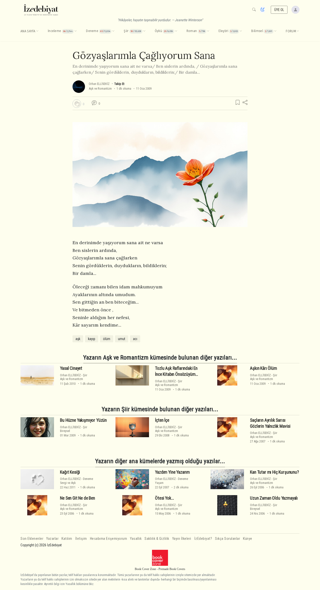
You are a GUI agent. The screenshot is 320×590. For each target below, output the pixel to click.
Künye (247, 539)
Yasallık (136, 539)
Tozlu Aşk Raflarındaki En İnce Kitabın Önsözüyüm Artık (176, 374)
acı (135, 339)
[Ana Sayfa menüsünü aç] (37, 31)
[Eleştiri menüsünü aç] (240, 31)
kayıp (91, 339)
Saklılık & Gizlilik (156, 539)
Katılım (67, 539)
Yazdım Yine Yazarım (172, 472)
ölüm (106, 339)
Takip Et (119, 84)
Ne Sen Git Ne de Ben (77, 498)
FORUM (291, 31)
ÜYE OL (279, 10)
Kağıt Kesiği (70, 472)
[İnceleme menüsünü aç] (75, 31)
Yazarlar (52, 539)
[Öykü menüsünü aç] (176, 31)
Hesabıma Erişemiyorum (108, 539)
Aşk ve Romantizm (100, 88)
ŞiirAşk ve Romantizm (73, 377)
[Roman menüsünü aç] (208, 31)
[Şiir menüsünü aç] (144, 31)
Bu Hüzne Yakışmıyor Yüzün (83, 420)
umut (121, 339)
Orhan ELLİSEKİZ (99, 84)
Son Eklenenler (31, 539)
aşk (78, 339)
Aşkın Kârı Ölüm (263, 368)
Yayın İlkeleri (181, 539)
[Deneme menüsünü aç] (113, 31)
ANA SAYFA (28, 31)
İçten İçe (162, 420)
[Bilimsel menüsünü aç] (275, 31)
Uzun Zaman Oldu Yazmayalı (274, 498)
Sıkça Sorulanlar (227, 539)
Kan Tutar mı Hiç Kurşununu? (274, 472)
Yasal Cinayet (71, 368)
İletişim (81, 539)
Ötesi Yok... (164, 498)
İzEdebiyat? (203, 539)
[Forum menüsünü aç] (298, 31)
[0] (76, 103)
